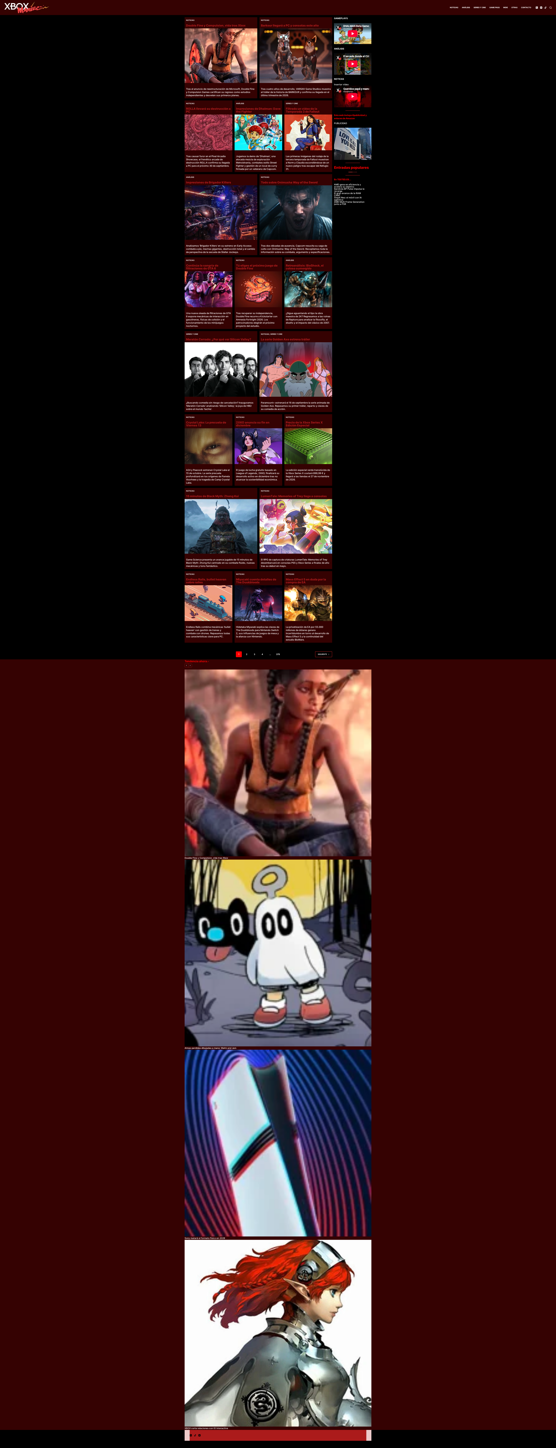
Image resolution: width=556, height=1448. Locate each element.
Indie (505, 7)
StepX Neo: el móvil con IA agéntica (348, 198)
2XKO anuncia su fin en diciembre (252, 424)
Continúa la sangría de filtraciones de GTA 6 (202, 267)
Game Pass (494, 7)
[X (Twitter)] (537, 8)
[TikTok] (545, 8)
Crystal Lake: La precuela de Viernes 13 (206, 424)
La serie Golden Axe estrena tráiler (285, 339)
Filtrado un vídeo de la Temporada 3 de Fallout (302, 110)
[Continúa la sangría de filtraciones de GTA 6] (208, 289)
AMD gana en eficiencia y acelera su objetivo (347, 185)
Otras (514, 7)
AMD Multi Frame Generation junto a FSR (349, 203)
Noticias (454, 7)
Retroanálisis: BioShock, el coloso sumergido (305, 267)
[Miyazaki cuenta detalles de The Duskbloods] (258, 603)
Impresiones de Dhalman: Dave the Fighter (258, 110)
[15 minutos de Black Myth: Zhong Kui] (221, 526)
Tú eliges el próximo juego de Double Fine (257, 267)
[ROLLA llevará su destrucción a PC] (208, 132)
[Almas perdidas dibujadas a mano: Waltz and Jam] (278, 953)
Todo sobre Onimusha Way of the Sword (289, 182)
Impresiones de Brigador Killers (208, 182)
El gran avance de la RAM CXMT (347, 194)
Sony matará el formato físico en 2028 (205, 1238)
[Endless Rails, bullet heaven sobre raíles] (208, 603)
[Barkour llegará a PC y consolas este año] (295, 55)
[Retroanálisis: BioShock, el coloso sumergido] (308, 289)
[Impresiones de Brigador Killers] (221, 212)
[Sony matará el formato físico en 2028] (278, 1143)
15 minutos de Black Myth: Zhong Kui (212, 496)
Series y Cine (480, 7)
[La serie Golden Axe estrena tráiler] (295, 369)
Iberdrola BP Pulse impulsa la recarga (349, 189)
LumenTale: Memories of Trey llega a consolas (294, 496)
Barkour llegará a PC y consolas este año (290, 25)
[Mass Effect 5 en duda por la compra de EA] (308, 603)
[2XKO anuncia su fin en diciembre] (258, 446)
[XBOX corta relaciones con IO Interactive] (278, 1333)
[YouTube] (541, 8)
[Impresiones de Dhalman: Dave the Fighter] (258, 132)
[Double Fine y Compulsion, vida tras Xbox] (221, 55)
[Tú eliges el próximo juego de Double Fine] (258, 289)
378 (278, 654)
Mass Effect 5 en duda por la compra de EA (306, 581)
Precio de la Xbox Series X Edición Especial (304, 424)
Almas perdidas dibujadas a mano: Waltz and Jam (210, 1048)
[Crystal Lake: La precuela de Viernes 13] (208, 446)
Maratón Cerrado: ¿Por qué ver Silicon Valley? (218, 339)
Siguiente (322, 654)
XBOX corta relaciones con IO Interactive (206, 1428)
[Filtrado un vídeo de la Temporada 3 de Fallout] (308, 132)
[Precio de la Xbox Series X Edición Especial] (308, 446)
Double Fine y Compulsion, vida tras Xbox (216, 25)
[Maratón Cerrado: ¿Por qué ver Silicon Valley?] (221, 369)
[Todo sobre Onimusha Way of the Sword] (295, 212)
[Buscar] (550, 8)
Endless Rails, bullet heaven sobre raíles (206, 581)
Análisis (466, 7)
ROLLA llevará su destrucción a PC (208, 110)
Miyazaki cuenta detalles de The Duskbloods (256, 581)
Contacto (526, 7)
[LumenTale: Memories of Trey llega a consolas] (295, 526)
